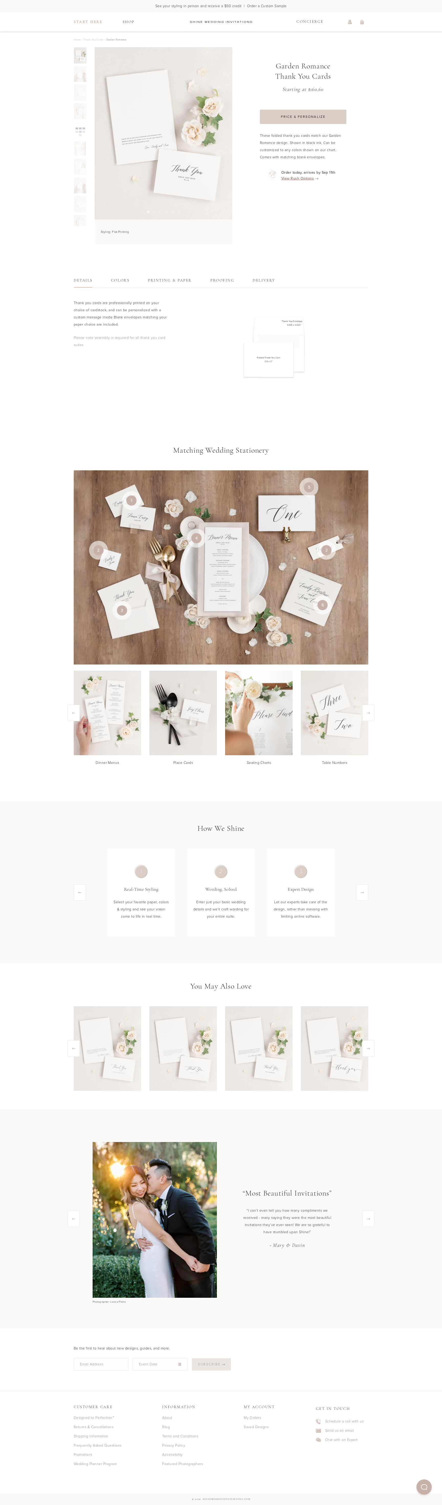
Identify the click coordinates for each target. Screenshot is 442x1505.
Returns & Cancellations (93, 1427)
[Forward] (232, 133)
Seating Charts (259, 762)
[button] (424, 1487)
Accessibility (172, 1454)
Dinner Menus (107, 762)
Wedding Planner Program (95, 1464)
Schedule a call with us (344, 1421)
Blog (166, 1427)
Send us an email (339, 1430)
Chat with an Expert (341, 1439)
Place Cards (183, 762)
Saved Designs (256, 1427)
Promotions (83, 1454)
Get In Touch (333, 1409)
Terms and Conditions (180, 1436)
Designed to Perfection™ (94, 1417)
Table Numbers (334, 762)
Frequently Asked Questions (97, 1445)
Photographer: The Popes (108, 1301)
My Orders (252, 1417)
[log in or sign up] (350, 22)
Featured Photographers (182, 1464)
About (167, 1417)
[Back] (95, 133)
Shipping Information (91, 1436)
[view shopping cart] (362, 22)
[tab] (83, 282)
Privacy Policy (173, 1445)
